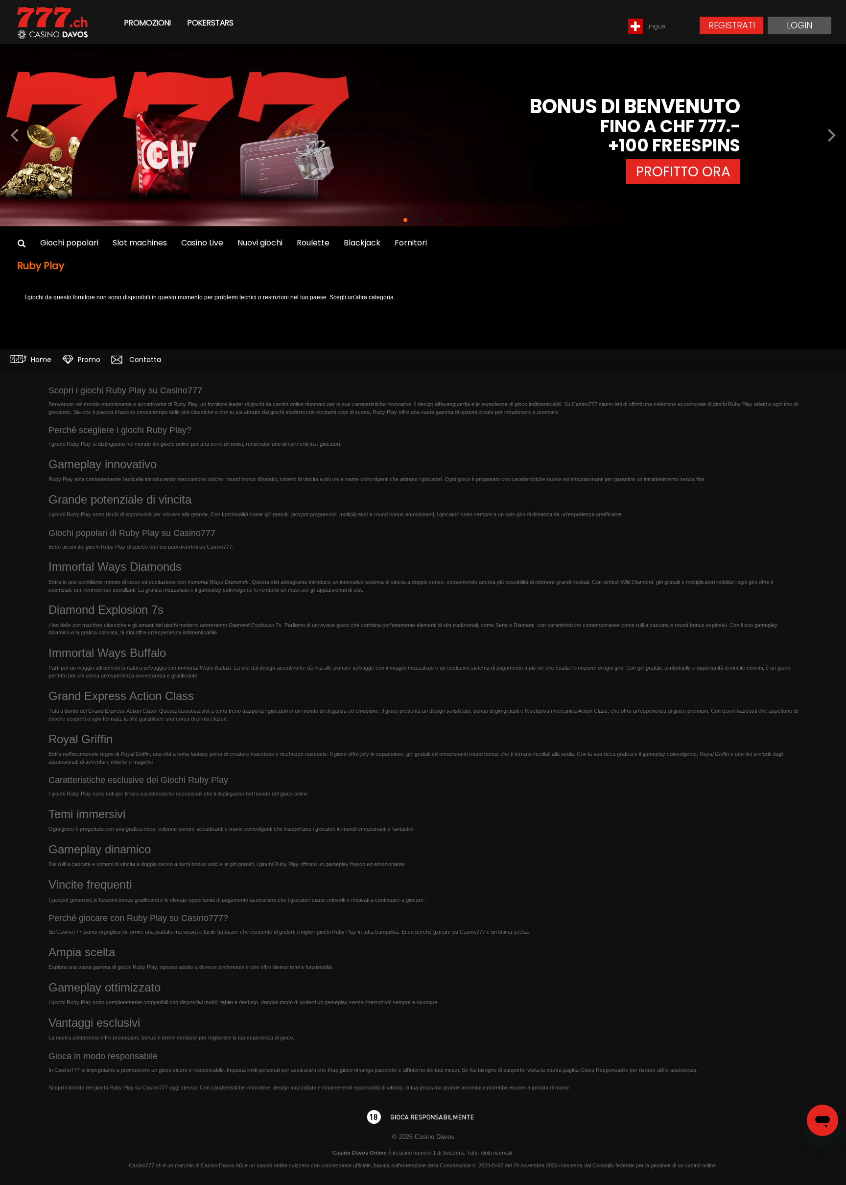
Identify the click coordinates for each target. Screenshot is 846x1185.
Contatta (144, 359)
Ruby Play (40, 265)
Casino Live (202, 242)
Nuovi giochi (259, 242)
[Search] (21, 244)
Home (40, 359)
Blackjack (362, 242)
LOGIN (799, 25)
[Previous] (15, 135)
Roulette (313, 242)
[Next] (830, 135)
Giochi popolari (69, 242)
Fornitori (411, 242)
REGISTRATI (731, 25)
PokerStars (211, 22)
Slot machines (140, 242)
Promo (88, 359)
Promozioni (147, 22)
